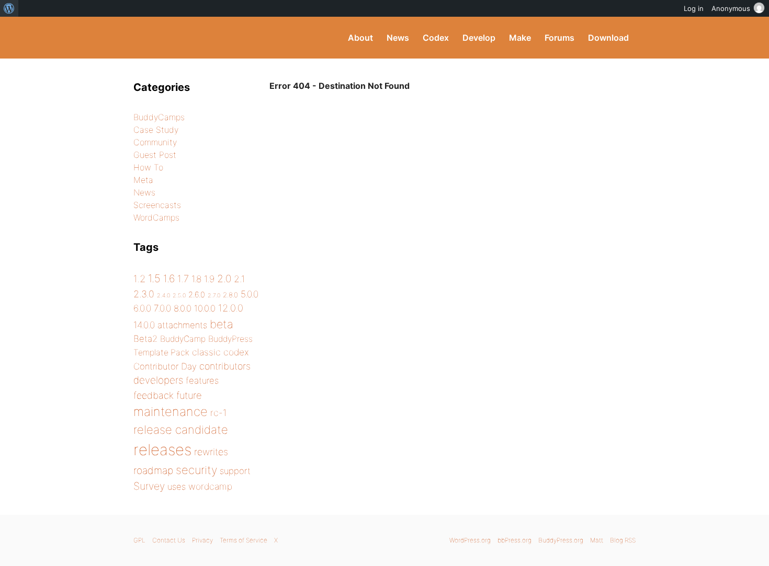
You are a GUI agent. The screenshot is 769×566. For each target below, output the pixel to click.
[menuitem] (9, 8)
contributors (225, 366)
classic (206, 351)
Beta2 (145, 338)
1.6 (169, 278)
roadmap (153, 470)
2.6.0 (196, 294)
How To (148, 167)
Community (155, 142)
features (202, 380)
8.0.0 (182, 308)
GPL (139, 540)
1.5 (154, 278)
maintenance (170, 411)
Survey (149, 486)
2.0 (224, 278)
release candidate (180, 429)
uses (176, 486)
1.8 (196, 278)
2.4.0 (163, 295)
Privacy (202, 540)
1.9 (209, 278)
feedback (153, 395)
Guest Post (154, 154)
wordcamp (210, 486)
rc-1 (218, 412)
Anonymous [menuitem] (730, 8)
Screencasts (157, 205)
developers (158, 380)
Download (608, 37)
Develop (478, 37)
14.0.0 (144, 324)
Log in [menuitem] (694, 8)
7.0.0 (162, 308)
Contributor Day (165, 366)
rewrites (211, 451)
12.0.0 (230, 308)
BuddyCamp (183, 339)
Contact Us (168, 540)
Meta (143, 180)
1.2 (139, 278)
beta (221, 324)
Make (520, 37)
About (360, 37)
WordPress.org (470, 540)
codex (236, 351)
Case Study (155, 129)
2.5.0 (179, 295)
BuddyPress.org (203, 38)
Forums (559, 37)
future (189, 395)
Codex (436, 37)
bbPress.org (514, 540)
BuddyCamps (159, 117)
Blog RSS (623, 540)
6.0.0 (142, 308)
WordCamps (156, 217)
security (196, 470)
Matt (596, 540)
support (235, 471)
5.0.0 (249, 293)
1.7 (183, 278)
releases (162, 450)
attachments (182, 325)
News (398, 37)
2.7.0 (214, 295)
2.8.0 (230, 295)
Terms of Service (243, 540)
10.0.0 (205, 308)
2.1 (239, 278)
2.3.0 (143, 293)
